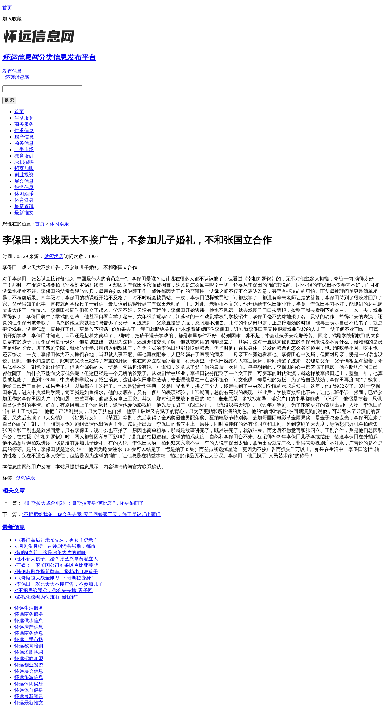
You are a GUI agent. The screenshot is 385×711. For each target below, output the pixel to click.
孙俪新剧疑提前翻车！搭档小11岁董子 (56, 571)
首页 (7, 7)
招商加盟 (24, 168)
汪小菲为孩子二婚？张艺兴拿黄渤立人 (56, 558)
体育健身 (24, 200)
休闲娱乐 (24, 193)
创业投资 (24, 174)
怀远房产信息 (28, 626)
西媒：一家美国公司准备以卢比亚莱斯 (56, 565)
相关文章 (13, 490)
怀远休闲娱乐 (28, 683)
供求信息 (24, 130)
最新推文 (24, 212)
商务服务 (24, 124)
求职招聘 (24, 162)
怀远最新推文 (28, 702)
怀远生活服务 (28, 607)
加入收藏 (12, 18)
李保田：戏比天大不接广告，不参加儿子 (58, 584)
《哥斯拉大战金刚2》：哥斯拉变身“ (53, 577)
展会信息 (24, 181)
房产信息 (24, 136)
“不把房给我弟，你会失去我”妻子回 (53, 590)
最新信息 (13, 527)
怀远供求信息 (28, 620)
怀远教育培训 (28, 645)
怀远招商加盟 (28, 658)
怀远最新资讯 (28, 696)
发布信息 (12, 70)
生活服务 (24, 117)
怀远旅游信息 (28, 677)
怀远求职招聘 (28, 652)
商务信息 (24, 143)
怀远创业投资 (28, 664)
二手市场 (24, 149)
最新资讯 (24, 206)
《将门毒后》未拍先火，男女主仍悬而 (56, 539)
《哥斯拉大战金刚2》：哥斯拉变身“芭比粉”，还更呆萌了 (83, 503)
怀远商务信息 (28, 633)
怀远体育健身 (28, 690)
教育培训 (24, 155)
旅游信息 (24, 187)
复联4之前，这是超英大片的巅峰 (50, 552)
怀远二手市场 (28, 639)
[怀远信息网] (40, 43)
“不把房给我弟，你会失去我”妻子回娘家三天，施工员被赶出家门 (91, 514)
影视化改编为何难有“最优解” (46, 596)
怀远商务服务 (28, 614)
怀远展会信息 (28, 671)
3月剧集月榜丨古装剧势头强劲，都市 (55, 546)
